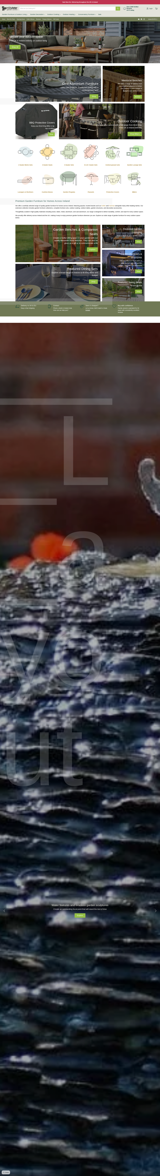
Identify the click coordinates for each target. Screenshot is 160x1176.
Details (88, 310)
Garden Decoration (37, 14)
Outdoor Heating (69, 14)
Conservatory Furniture (86, 14)
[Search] (118, 9)
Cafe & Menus (30, 19)
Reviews (38, 19)
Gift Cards (56, 19)
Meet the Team (11, 19)
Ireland (152, 19)
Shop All (15, 47)
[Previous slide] (4, 910)
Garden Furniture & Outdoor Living (14, 14)
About (3, 19)
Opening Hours (21, 19)
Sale (99, 14)
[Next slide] (155, 910)
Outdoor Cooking (53, 14)
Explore (19, 918)
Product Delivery (47, 19)
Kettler (103, 206)
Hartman (112, 206)
